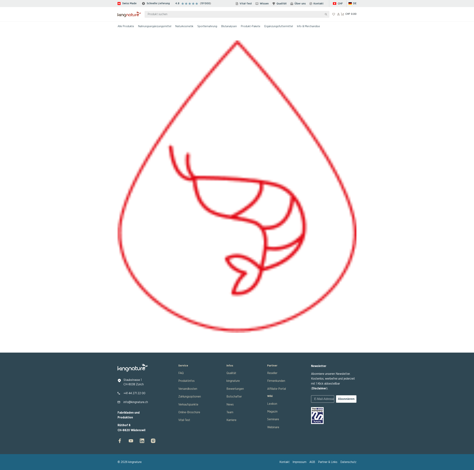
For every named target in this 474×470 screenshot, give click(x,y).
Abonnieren (346, 398)
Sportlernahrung (207, 26)
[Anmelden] (338, 14)
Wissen (264, 3)
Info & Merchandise (308, 26)
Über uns (300, 3)
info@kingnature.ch (135, 402)
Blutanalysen (229, 26)
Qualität (281, 3)
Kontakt (318, 3)
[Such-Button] (326, 14)
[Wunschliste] (333, 14)
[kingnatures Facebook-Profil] (121, 441)
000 (207, 3)
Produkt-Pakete (250, 26)
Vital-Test (246, 3)
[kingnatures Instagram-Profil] (152, 441)
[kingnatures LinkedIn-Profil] (142, 441)
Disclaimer (319, 388)
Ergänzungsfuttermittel (278, 26)
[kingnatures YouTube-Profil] (130, 441)
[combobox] (234, 14)
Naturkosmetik (184, 26)
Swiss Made (129, 3)
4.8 (177, 3)
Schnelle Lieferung (158, 3)
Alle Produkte (126, 26)
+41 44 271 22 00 (134, 393)
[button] (352, 3)
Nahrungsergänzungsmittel (154, 26)
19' (202, 3)
